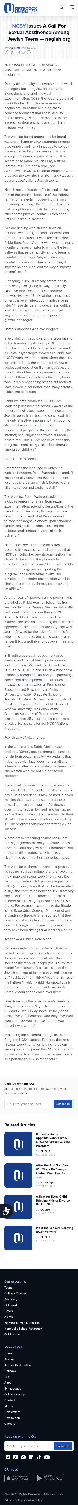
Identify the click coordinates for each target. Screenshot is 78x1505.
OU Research (13, 1335)
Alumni (8, 1317)
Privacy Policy (13, 1500)
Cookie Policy (33, 1500)
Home (8, 1353)
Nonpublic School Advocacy (23, 1329)
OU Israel (10, 1305)
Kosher (9, 1359)
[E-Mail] (17, 52)
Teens (8, 1288)
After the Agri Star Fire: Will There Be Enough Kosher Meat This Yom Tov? (52, 1171)
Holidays (10, 1371)
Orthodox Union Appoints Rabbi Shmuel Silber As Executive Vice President (53, 1140)
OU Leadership (14, 1394)
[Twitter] (6, 52)
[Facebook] (12, 52)
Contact (9, 1400)
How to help (12, 1418)
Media (8, 1406)
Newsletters (12, 1412)
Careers (9, 1424)
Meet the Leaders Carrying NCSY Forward (54, 1230)
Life (6, 1377)
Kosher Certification (17, 1365)
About (8, 1383)
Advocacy (10, 1299)
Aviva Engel (47, 1182)
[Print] (28, 52)
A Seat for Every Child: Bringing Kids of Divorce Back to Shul (53, 1200)
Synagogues (12, 1389)
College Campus (15, 1294)
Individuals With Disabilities (22, 1323)
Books (8, 1311)
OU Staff (14, 48)
